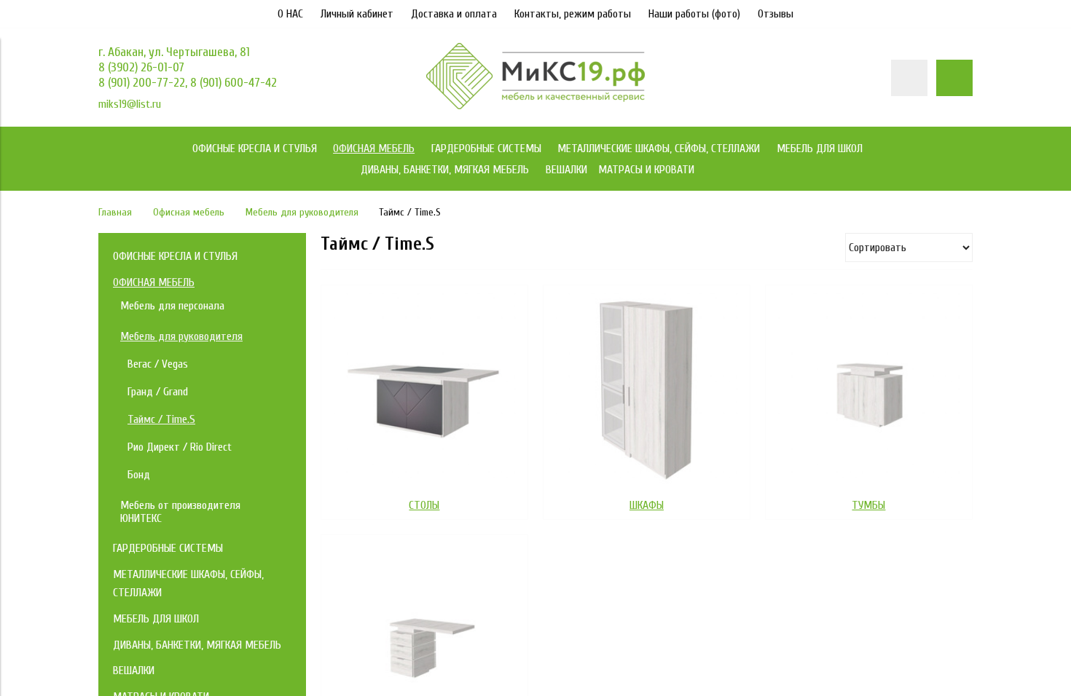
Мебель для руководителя (302, 212)
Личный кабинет (357, 13)
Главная (115, 212)
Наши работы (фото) (694, 13)
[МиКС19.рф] (535, 105)
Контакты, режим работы (572, 13)
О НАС (290, 13)
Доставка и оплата (454, 13)
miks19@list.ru (129, 104)
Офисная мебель (188, 212)
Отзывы (775, 13)
